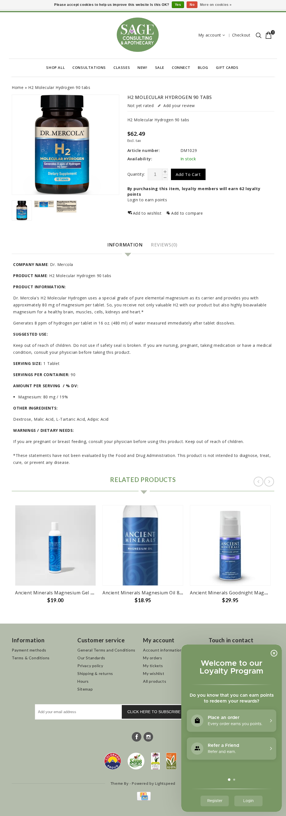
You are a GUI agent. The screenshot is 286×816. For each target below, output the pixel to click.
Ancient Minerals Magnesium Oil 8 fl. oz (147, 593)
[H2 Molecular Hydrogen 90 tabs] (65, 145)
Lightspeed (165, 783)
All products (154, 681)
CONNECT (181, 67)
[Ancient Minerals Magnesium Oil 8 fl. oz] (143, 545)
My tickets (153, 665)
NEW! (142, 67)
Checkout (241, 35)
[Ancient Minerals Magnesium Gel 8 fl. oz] (55, 545)
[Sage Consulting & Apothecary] (138, 35)
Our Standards (91, 657)
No (192, 5)
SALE (159, 67)
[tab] (125, 245)
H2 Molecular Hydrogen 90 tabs (59, 87)
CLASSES (121, 67)
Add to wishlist (148, 213)
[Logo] (136, 761)
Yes (178, 5)
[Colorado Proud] (112, 761)
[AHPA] (171, 761)
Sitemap (85, 689)
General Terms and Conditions (106, 650)
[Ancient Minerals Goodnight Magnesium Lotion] (230, 545)
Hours (83, 681)
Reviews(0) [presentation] (164, 245)
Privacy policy (90, 665)
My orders (152, 657)
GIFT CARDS (227, 67)
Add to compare (187, 213)
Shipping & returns (95, 673)
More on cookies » (216, 5)
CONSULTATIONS (89, 67)
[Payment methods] (143, 799)
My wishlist (154, 673)
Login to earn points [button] (147, 199)
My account (209, 35)
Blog (203, 67)
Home (17, 87)
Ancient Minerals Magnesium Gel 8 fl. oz (60, 593)
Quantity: (136, 174)
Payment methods (29, 650)
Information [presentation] (125, 245)
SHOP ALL (55, 67)
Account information (162, 650)
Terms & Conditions (31, 657)
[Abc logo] (155, 761)
